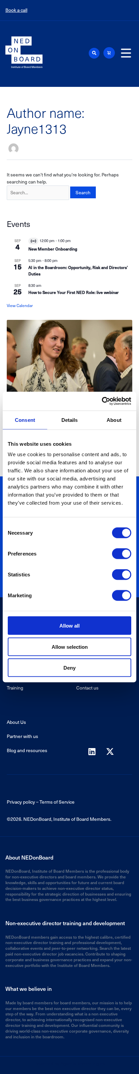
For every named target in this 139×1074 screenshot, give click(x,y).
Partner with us (22, 736)
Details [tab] (69, 420)
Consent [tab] (25, 420)
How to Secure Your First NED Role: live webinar (73, 292)
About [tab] (114, 420)
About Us (16, 722)
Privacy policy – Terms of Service (41, 801)
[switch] (121, 553)
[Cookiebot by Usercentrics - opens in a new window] (101, 401)
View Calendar (20, 305)
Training (15, 687)
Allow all (69, 626)
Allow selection (70, 646)
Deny (69, 668)
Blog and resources (27, 750)
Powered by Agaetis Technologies (69, 1063)
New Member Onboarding (52, 249)
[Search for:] (38, 193)
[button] (94, 53)
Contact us (87, 687)
